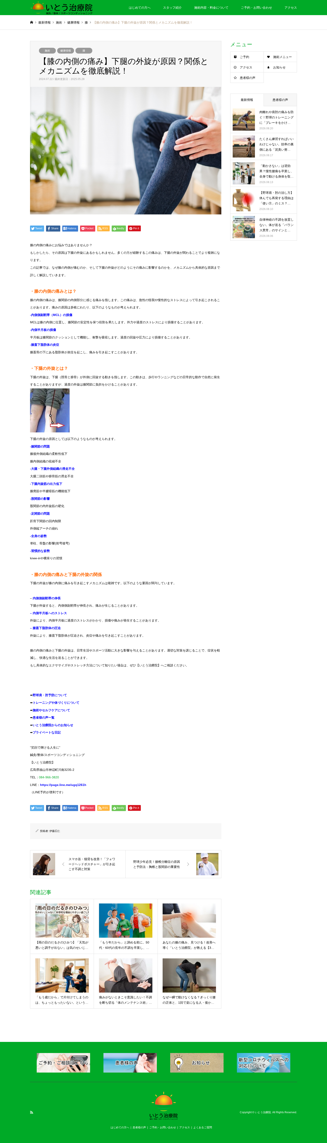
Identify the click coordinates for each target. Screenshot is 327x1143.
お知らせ (279, 67)
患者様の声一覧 (43, 717)
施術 (47, 50)
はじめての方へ (140, 7)
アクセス (291, 7)
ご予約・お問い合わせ (256, 7)
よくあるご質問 (202, 1127)
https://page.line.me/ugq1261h (63, 785)
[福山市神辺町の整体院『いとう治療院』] (61, 7)
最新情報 (44, 22)
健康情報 (65, 50)
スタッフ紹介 (172, 7)
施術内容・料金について (211, 7)
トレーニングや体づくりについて (56, 702)
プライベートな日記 (47, 732)
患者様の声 (247, 78)
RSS (31, 1112)
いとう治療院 (263, 1112)
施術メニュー (282, 57)
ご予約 (244, 57)
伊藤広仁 (54, 831)
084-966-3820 (49, 777)
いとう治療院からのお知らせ (53, 725)
